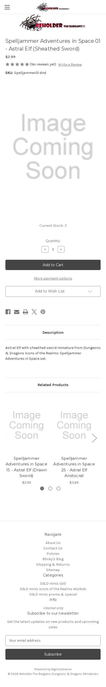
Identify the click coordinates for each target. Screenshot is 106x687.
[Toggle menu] (7, 7)
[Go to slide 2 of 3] (50, 488)
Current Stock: (53, 225)
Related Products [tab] (53, 384)
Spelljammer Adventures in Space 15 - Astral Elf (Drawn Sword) (26, 467)
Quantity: (53, 241)
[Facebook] (8, 311)
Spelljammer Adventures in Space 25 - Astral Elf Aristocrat (74, 467)
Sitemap (53, 570)
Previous (7, 438)
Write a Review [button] (70, 64)
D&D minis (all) (53, 583)
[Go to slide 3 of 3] (58, 488)
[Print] (25, 311)
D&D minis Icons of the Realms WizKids (53, 589)
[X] (34, 311)
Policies (53, 553)
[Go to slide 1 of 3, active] (42, 488)
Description (53, 332)
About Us (53, 543)
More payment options (53, 278)
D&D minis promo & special (53, 594)
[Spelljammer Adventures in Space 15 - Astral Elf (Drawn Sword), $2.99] (26, 425)
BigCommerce (61, 669)
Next (94, 438)
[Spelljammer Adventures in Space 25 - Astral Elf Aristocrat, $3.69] (74, 425)
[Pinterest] (43, 311)
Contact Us (53, 548)
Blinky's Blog (53, 559)
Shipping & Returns (53, 564)
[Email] (16, 311)
